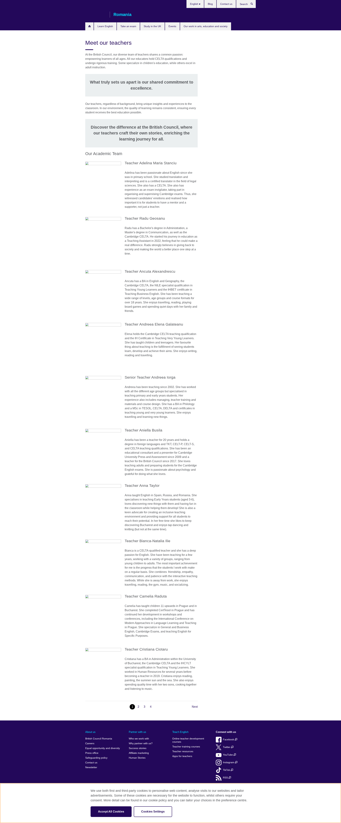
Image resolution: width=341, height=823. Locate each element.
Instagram (229, 762)
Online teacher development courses (188, 740)
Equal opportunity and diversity (102, 748)
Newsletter (91, 767)
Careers (89, 743)
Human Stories (137, 757)
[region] (170, 803)
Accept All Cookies (111, 811)
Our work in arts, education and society (206, 26)
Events (172, 26)
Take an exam (128, 26)
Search (253, 4)
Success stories (137, 748)
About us (90, 731)
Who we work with (139, 738)
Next (195, 706)
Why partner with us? (141, 743)
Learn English (105, 26)
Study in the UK (152, 26)
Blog (210, 3)
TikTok (227, 770)
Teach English (180, 731)
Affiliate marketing (139, 753)
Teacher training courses (186, 746)
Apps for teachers (182, 756)
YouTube (228, 754)
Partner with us (137, 731)
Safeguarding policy (96, 757)
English (194, 3)
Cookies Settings (153, 811)
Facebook (229, 739)
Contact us (226, 3)
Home (89, 26)
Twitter (227, 747)
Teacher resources (182, 751)
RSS (226, 777)
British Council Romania (95, 15)
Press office (91, 753)
